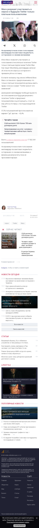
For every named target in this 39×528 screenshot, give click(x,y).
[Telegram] (4, 46)
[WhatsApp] (25, 46)
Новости (30, 480)
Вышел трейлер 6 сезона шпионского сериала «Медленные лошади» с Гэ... (19, 380)
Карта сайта (31, 505)
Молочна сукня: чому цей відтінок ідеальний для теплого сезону (19, 358)
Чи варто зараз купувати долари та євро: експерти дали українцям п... (27, 244)
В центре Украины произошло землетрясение (28, 253)
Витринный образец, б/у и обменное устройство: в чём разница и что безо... (19, 342)
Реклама (30, 496)
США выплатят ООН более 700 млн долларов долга (18, 124)
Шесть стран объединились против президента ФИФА (18, 312)
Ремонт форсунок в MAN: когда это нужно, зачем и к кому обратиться (19, 352)
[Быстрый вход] (32, 2)
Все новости (18, 324)
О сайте (29, 492)
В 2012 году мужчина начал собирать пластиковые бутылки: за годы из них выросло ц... (19, 318)
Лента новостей (18, 329)
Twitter (15, 223)
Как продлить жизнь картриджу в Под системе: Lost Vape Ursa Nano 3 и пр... (19, 347)
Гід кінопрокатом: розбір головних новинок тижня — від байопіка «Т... (18, 396)
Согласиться (19, 525)
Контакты (30, 500)
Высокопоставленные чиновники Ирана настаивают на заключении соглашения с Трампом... (20, 281)
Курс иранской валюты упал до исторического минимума (16, 287)
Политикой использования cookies (18, 522)
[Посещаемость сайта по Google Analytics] (5, 451)
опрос (7, 223)
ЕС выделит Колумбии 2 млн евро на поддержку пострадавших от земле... (20, 439)
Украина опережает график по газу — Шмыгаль (17, 433)
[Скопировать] (35, 46)
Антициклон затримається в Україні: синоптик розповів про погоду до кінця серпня (21, 293)
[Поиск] (27, 2)
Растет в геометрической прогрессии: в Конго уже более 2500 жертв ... (20, 423)
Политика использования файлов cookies (17, 472)
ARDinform (4, 458)
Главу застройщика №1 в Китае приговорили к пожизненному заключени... (20, 428)
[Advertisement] (19, 183)
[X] (14, 46)
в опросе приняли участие (16, 140)
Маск (22, 223)
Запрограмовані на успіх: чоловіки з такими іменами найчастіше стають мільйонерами (18, 131)
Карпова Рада (11, 207)
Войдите (4, 268)
